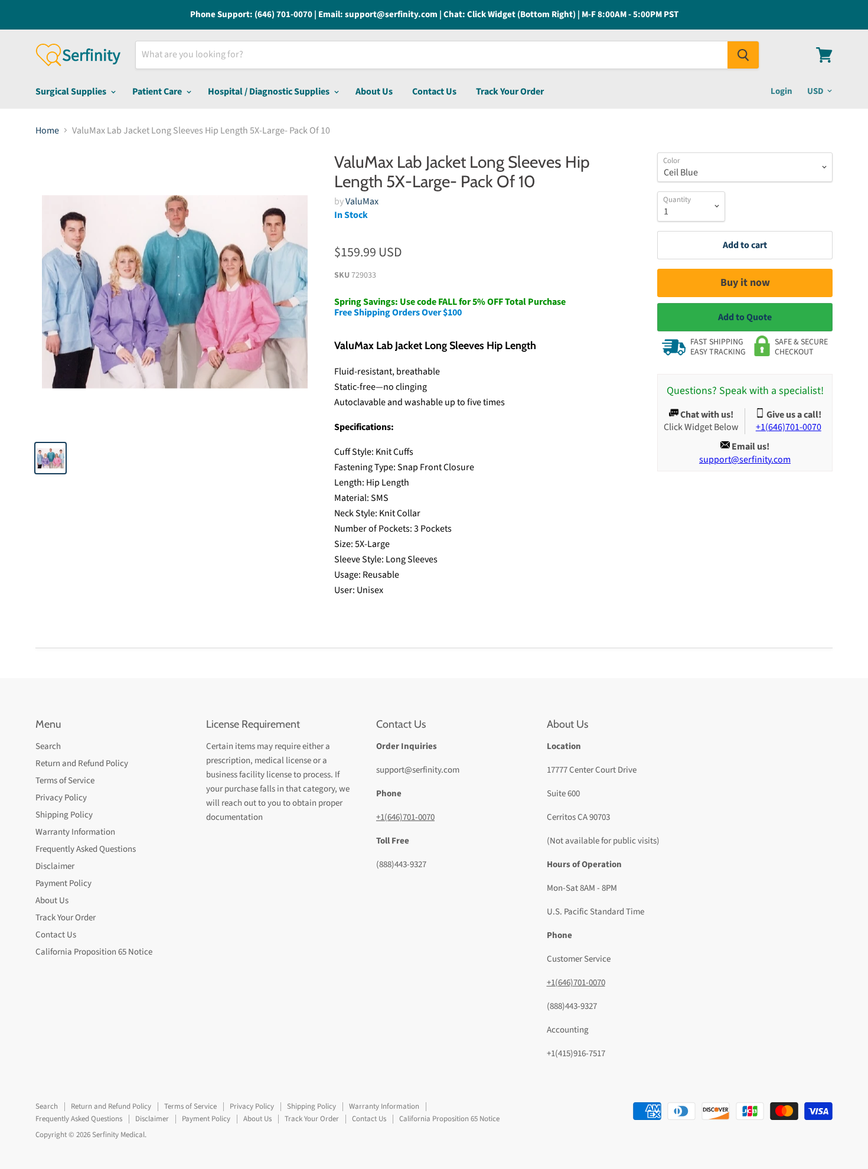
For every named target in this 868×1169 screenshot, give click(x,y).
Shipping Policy (64, 815)
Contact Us (434, 91)
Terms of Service (64, 780)
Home (47, 130)
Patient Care (158, 91)
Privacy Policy (61, 798)
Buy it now (745, 282)
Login (781, 91)
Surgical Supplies (71, 91)
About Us (374, 91)
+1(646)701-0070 (405, 817)
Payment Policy (63, 883)
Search (48, 746)
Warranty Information (75, 832)
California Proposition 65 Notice (93, 952)
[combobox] (431, 55)
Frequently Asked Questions (85, 849)
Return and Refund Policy (81, 763)
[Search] (743, 55)
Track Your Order (510, 91)
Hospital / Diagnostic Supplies (269, 91)
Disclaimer (54, 866)
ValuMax (361, 201)
